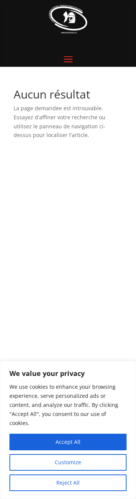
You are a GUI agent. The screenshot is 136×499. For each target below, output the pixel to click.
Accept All (68, 441)
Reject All (68, 482)
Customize (68, 462)
